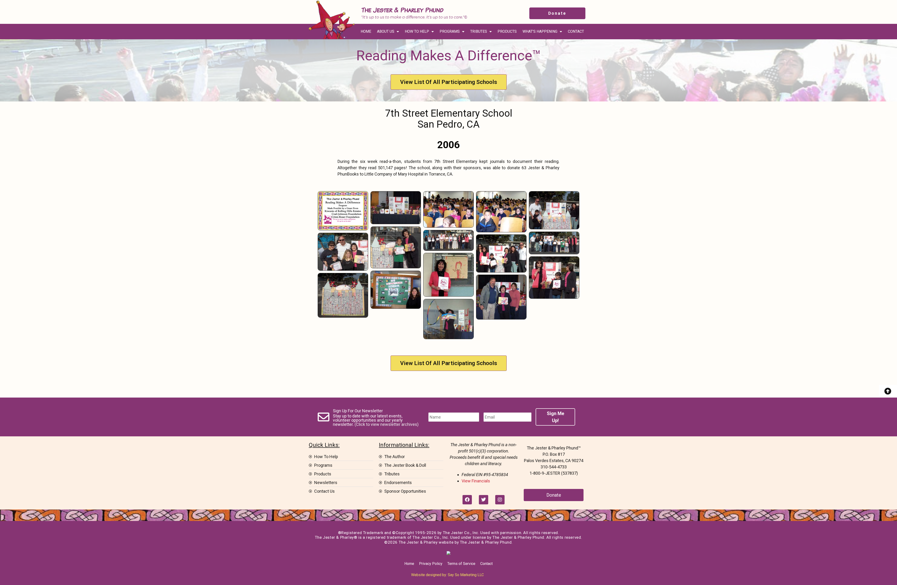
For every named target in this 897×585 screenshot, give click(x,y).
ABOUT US (385, 31)
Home (409, 563)
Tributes (478, 31)
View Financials (476, 480)
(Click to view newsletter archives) (387, 424)
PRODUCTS (507, 31)
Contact (486, 563)
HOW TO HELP (417, 31)
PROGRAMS (450, 31)
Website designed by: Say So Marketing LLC (447, 575)
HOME (366, 31)
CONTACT (576, 31)
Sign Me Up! (555, 417)
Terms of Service (461, 563)
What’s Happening (540, 31)
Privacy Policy (430, 563)
